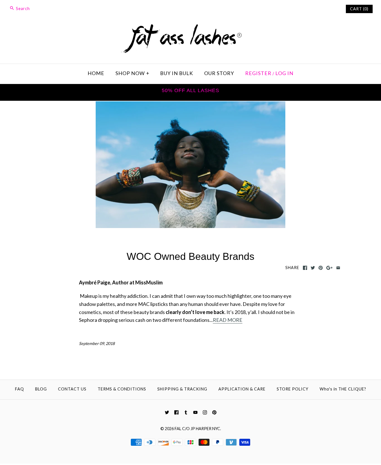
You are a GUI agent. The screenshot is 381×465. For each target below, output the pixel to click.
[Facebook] (176, 412)
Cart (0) (359, 8)
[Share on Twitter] (313, 268)
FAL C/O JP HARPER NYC (197, 428)
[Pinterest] (214, 412)
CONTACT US (72, 389)
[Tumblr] (186, 412)
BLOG (41, 389)
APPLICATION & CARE (242, 389)
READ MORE (227, 320)
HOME (96, 73)
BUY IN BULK (176, 73)
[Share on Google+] (329, 268)
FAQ (19, 389)
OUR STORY (219, 73)
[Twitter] (167, 412)
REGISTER (258, 73)
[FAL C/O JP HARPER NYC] (190, 28)
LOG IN (284, 73)
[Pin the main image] (321, 268)
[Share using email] (338, 268)
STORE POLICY (292, 389)
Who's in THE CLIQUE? (343, 389)
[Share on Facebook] (305, 268)
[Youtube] (195, 412)
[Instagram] (205, 412)
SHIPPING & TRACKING (182, 389)
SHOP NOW (132, 73)
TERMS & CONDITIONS (122, 389)
